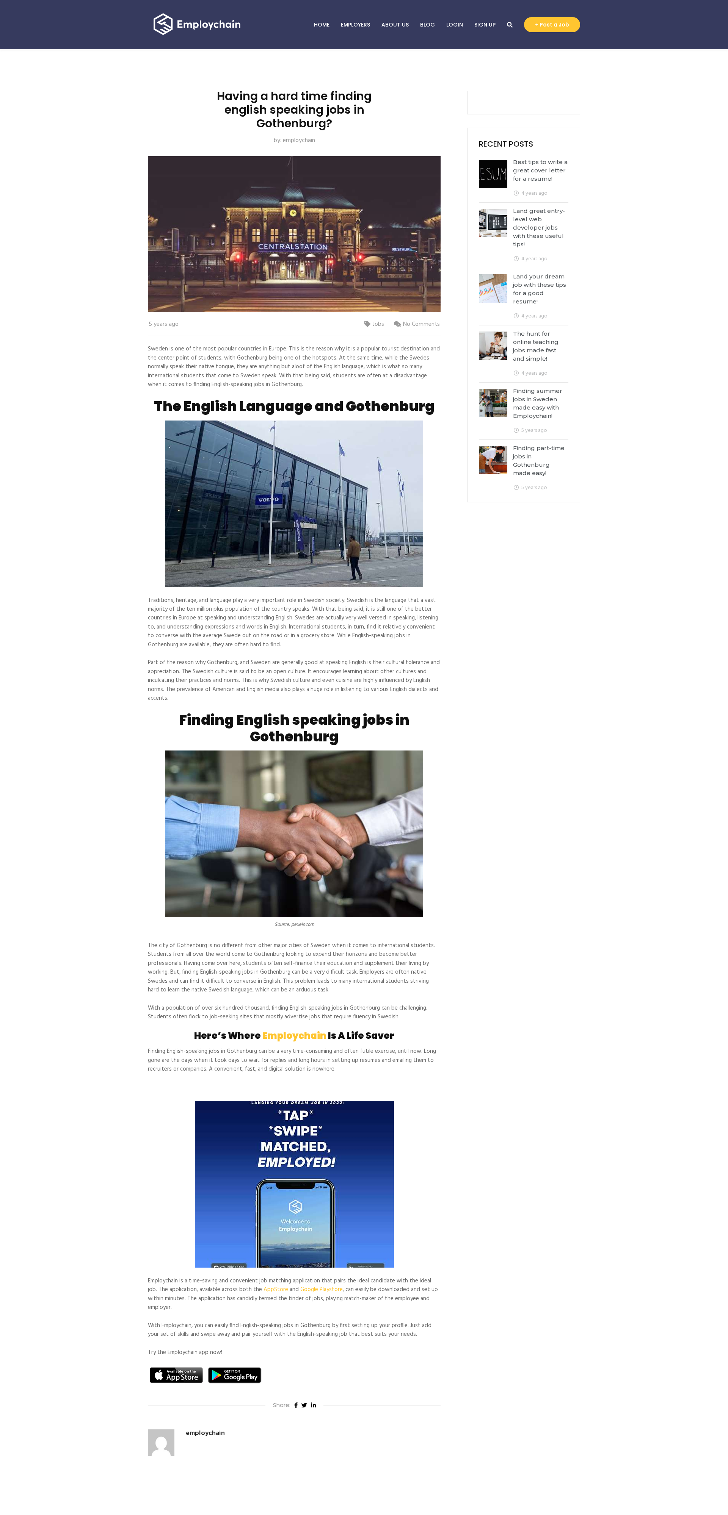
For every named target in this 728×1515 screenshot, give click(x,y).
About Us (395, 24)
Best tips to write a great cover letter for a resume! (540, 170)
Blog (427, 24)
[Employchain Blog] (197, 25)
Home (321, 24)
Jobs (378, 324)
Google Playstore (321, 1289)
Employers (355, 24)
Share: (281, 1405)
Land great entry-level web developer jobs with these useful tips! (539, 227)
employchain (299, 140)
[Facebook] (296, 1405)
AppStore (276, 1289)
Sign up (485, 24)
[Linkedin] (313, 1405)
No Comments (421, 324)
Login (454, 24)
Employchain (294, 1035)
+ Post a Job (552, 24)
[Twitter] (304, 1405)
